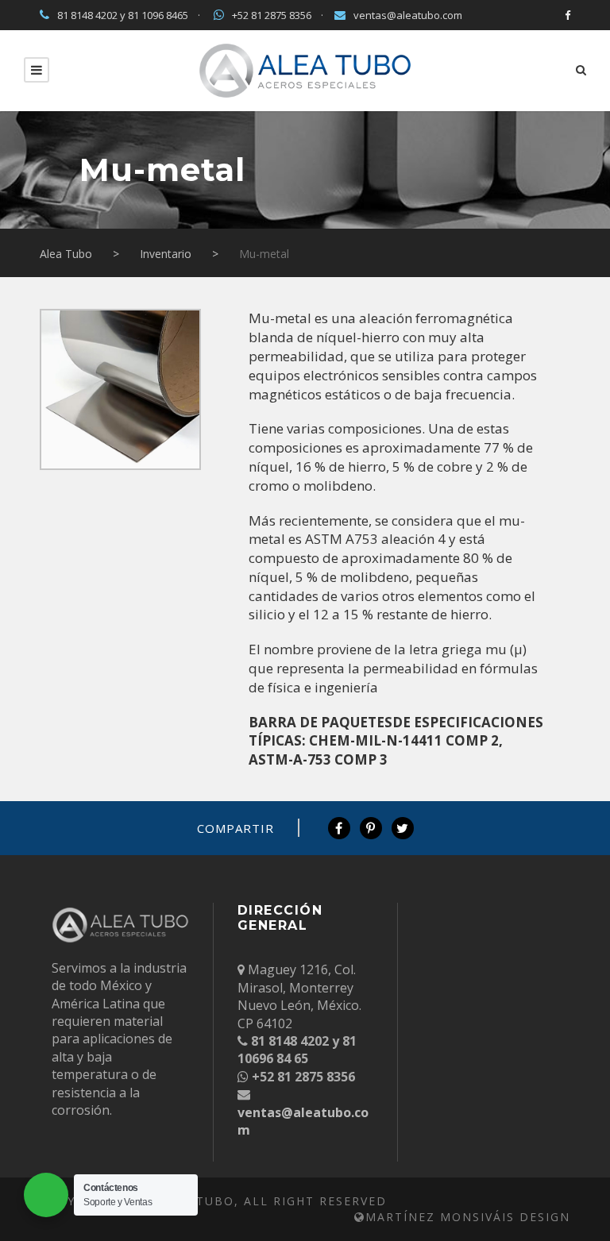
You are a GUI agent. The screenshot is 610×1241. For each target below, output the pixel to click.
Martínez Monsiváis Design (467, 1216)
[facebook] (567, 15)
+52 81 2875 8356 (271, 15)
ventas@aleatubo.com (407, 15)
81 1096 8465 (158, 15)
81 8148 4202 (87, 15)
